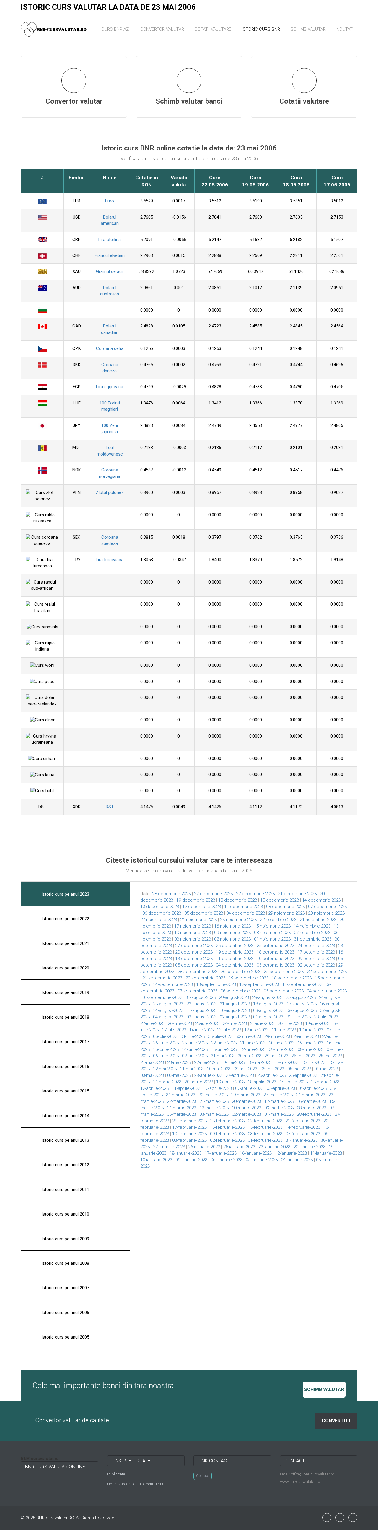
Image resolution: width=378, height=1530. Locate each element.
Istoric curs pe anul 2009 (64, 1238)
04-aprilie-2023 (312, 1088)
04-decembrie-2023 (245, 913)
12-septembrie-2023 (259, 984)
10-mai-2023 (218, 1069)
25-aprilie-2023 (303, 1075)
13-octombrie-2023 (194, 958)
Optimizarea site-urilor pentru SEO (136, 1484)
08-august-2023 (301, 1010)
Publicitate (116, 1474)
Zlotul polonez (110, 492)
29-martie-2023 (245, 1094)
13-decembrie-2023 (159, 906)
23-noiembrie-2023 (238, 919)
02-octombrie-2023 (316, 965)
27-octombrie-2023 (194, 945)
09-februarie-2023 (227, 1133)
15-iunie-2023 (166, 1049)
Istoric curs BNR (261, 29)
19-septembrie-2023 (248, 978)
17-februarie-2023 (189, 1127)
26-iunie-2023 (166, 1043)
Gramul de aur (109, 271)
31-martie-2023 (180, 1094)
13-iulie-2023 (229, 1030)
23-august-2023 (168, 1004)
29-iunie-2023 (277, 1036)
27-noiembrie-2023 (158, 919)
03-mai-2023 (152, 1075)
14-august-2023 (168, 1010)
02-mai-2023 (179, 1075)
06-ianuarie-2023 (226, 1159)
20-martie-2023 (246, 1101)
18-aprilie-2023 (262, 1082)
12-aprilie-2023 (154, 1088)
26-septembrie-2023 (240, 971)
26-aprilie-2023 (271, 1075)
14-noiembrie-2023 (312, 926)
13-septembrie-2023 (216, 984)
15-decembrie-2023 (279, 900)
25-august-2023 (301, 997)
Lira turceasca (109, 559)
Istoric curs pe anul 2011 (64, 1189)
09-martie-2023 (279, 1107)
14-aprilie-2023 (293, 1082)
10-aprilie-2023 (217, 1088)
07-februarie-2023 (303, 1133)
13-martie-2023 (214, 1107)
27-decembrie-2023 (213, 893)
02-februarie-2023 (227, 1140)
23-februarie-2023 (227, 1120)
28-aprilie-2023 (208, 1075)
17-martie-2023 (279, 1101)
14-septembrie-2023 (173, 984)
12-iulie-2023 (256, 1030)
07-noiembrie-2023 (312, 932)
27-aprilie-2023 (240, 1075)
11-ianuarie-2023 (326, 1153)
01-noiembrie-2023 (272, 939)
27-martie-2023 (278, 1094)
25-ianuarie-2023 (239, 1146)
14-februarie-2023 (303, 1127)
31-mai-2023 (222, 1056)
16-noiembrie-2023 (232, 926)
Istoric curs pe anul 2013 (64, 1140)
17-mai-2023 (286, 1062)
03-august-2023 (201, 1017)
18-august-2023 (268, 1004)
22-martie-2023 (181, 1101)
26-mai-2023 (303, 1056)
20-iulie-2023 (290, 1023)
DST (110, 807)
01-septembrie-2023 (162, 997)
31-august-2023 (200, 997)
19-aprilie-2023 (230, 1082)
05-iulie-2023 (165, 1036)
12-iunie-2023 (252, 1049)
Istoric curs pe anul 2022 (64, 918)
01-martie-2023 (279, 1114)
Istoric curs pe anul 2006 (64, 1312)
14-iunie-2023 (195, 1049)
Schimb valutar (308, 29)
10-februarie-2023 (189, 1133)
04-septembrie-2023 (327, 991)
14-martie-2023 (181, 1107)
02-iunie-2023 (195, 1056)
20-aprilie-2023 (199, 1082)
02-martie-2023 (246, 1114)
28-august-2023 (267, 997)
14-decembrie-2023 (321, 900)
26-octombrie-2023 (234, 945)
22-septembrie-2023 (327, 971)
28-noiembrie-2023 (326, 913)
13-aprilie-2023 (325, 1082)
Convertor (336, 1420)
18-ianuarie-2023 (185, 1153)
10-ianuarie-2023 (156, 1159)
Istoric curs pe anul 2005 (64, 1337)
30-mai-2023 (249, 1056)
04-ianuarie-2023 (297, 1159)
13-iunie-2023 (224, 1049)
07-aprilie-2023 (249, 1088)
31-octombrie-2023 (312, 939)
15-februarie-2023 (265, 1127)
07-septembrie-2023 (197, 991)
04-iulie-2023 (192, 1036)
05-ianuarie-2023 (262, 1159)
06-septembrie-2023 (240, 991)
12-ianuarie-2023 (291, 1153)
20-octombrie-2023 (194, 952)
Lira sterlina (109, 239)
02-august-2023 (235, 1017)
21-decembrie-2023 (297, 893)
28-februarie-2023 (314, 1114)
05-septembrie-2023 (284, 991)
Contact (202, 1476)
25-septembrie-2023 (284, 971)
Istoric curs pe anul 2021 (64, 943)
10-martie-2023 (246, 1107)
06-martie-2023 (181, 1114)
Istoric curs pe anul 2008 (64, 1263)
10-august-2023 (235, 1010)
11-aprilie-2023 (186, 1088)
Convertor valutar (162, 29)
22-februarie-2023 (265, 1120)
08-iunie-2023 (310, 1049)
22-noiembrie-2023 (278, 919)
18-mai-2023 (259, 1062)
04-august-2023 (168, 1017)
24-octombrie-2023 (316, 945)
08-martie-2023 (311, 1107)
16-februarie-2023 (227, 1127)
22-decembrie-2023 (255, 893)
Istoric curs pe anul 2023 (64, 894)
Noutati (344, 29)
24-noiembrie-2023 (198, 919)
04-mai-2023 (326, 1069)
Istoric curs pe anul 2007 (64, 1287)
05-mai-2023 (299, 1069)
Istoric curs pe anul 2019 (64, 992)
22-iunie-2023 (224, 1043)
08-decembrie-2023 (285, 906)
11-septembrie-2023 (302, 984)
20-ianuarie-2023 (309, 1146)
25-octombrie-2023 (275, 945)
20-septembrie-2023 (205, 978)
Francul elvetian (109, 255)
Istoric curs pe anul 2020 (64, 968)
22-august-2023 (201, 1004)
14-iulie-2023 (201, 1030)
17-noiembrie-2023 (192, 926)
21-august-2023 (235, 1004)
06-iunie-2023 (166, 1056)
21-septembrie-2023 (162, 978)
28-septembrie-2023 (197, 971)
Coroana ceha (109, 348)
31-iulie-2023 (298, 1017)
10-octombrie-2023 (275, 958)
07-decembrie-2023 (327, 906)
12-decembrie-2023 (201, 906)
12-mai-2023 (165, 1069)
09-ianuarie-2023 (191, 1159)
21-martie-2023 (214, 1101)
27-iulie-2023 (152, 1023)
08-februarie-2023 (265, 1133)
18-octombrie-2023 (275, 952)
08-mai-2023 (272, 1069)
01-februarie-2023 (265, 1140)
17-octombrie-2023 (316, 952)
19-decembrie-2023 (195, 900)
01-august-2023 (268, 1017)
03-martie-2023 (214, 1114)
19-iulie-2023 (317, 1023)
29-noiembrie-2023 (286, 913)
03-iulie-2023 (220, 1036)
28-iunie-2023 (306, 1036)
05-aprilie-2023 (281, 1088)
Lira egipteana (109, 386)
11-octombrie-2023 (234, 958)
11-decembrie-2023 (243, 906)
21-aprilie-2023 (167, 1082)
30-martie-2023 (213, 1094)
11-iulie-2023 (284, 1030)
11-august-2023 (201, 1010)
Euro (109, 201)
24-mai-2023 (152, 1062)
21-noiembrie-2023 (318, 919)
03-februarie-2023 (189, 1140)
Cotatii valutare (213, 29)
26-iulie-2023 (180, 1023)
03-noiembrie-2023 (192, 939)
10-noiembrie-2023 (192, 932)
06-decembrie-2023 (161, 913)
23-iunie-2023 (195, 1043)
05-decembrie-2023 (203, 913)
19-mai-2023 (233, 1062)
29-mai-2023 (276, 1056)
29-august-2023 (234, 997)
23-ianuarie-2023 (274, 1146)
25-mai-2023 (330, 1056)
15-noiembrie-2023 (272, 926)
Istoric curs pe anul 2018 (64, 1017)
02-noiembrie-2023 (232, 939)
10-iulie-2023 (311, 1030)
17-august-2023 (301, 1004)
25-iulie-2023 (207, 1023)
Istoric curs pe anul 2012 (64, 1164)
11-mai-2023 (191, 1069)
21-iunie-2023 (252, 1043)
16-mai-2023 (313, 1062)
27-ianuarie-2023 (169, 1146)
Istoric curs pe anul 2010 (64, 1214)
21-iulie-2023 (262, 1023)
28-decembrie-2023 (171, 893)
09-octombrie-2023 (316, 958)
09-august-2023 (268, 1010)
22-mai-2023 (206, 1062)
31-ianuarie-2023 (301, 1140)
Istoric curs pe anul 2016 (64, 1066)
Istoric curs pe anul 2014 (64, 1115)
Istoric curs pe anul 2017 (64, 1041)
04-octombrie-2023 (234, 965)
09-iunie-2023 (281, 1049)
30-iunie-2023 (248, 1036)
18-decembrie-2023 (237, 900)
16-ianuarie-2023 (256, 1153)
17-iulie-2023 (174, 1030)
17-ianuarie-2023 (221, 1153)
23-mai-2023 (179, 1062)
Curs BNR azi (115, 29)
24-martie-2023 (310, 1094)
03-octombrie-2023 (275, 965)
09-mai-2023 (245, 1069)
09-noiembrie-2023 (232, 932)
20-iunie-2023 (281, 1043)
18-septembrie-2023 (292, 978)
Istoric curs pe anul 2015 (64, 1091)
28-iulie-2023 (326, 1017)
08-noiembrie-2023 (272, 932)
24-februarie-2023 (189, 1120)
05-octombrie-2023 (194, 965)
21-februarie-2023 (303, 1120)
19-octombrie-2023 (234, 952)
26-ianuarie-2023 (204, 1146)
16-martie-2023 (311, 1101)
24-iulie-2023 (235, 1023)
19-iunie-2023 (310, 1043)
